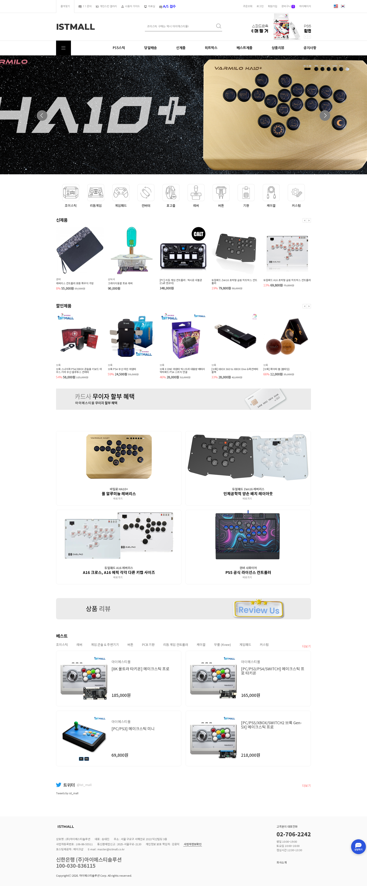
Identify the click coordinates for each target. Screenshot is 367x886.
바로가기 (118, 498)
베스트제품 (245, 47)
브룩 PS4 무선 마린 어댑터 (122, 369)
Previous (42, 115)
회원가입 (272, 6)
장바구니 (287, 6)
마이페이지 (305, 6)
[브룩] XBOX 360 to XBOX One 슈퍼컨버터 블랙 (235, 370)
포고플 (171, 205)
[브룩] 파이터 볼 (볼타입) (276, 369)
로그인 (260, 6)
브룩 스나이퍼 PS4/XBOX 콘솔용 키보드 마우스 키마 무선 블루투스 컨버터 (79, 370)
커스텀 (296, 205)
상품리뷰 (278, 47)
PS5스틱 (119, 47)
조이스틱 (71, 205)
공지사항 (309, 47)
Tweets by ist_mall (67, 793)
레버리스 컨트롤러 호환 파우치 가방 (75, 283)
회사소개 (282, 862)
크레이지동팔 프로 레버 (120, 283)
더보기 (306, 646)
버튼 (221, 205)
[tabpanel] (183, 115)
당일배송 (150, 47)
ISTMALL (75, 27)
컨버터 (145, 205)
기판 (246, 205)
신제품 (181, 47)
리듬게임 (96, 205)
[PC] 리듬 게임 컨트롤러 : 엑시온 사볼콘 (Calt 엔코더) (181, 282)
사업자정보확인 (193, 844)
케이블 (271, 205)
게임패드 (121, 205)
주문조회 (247, 6)
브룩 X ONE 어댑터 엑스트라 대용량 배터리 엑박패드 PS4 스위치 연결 (182, 370)
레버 (196, 205)
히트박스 (211, 47)
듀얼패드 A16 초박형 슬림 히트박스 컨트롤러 (287, 280)
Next (325, 115)
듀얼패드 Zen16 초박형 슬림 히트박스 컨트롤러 (234, 282)
